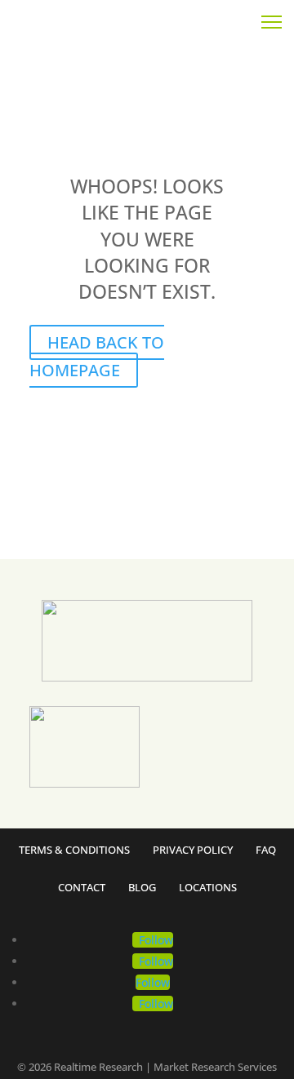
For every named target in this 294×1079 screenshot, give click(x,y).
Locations (208, 888)
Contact (81, 888)
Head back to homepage (96, 356)
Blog (142, 888)
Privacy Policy (193, 851)
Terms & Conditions (74, 851)
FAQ (266, 851)
